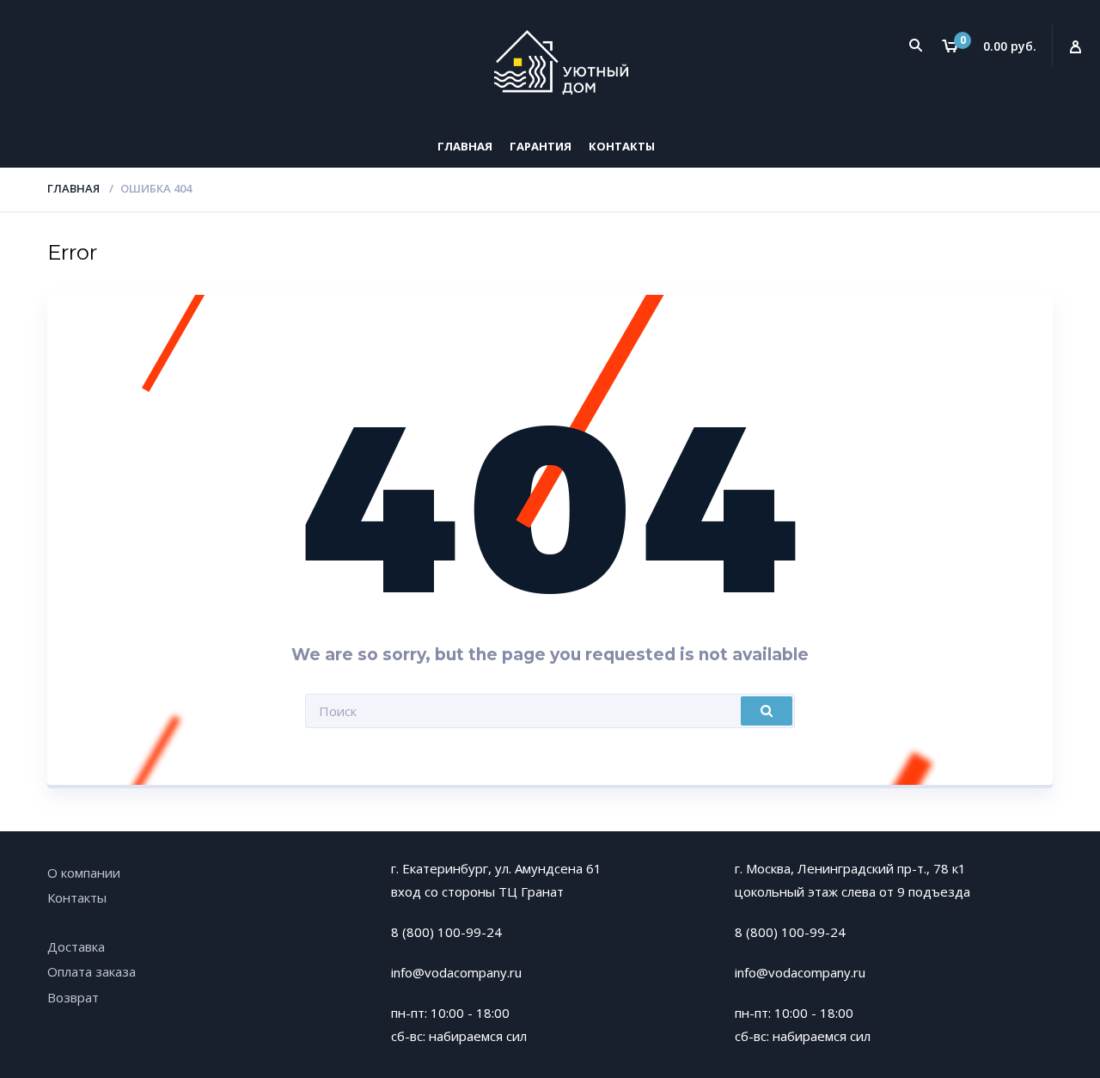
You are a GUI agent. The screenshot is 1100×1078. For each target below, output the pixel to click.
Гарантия (540, 146)
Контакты (622, 146)
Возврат (73, 997)
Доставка (76, 946)
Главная (464, 146)
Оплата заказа (91, 971)
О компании (83, 872)
